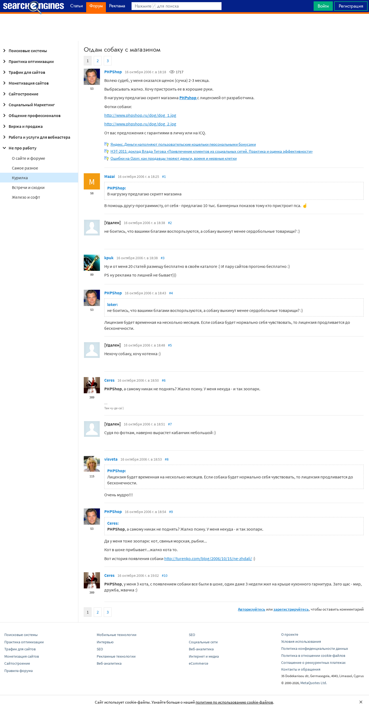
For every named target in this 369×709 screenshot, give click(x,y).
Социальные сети (203, 642)
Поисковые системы (28, 50)
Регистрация (351, 6)
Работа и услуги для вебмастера (39, 137)
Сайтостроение (23, 93)
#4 (171, 293)
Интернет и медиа (204, 656)
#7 (170, 424)
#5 (170, 345)
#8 (167, 459)
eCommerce (198, 663)
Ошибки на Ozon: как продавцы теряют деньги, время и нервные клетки (173, 158)
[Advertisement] (184, 27)
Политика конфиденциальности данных (314, 648)
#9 (171, 511)
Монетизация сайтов (29, 83)
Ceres (109, 380)
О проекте (289, 634)
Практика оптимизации (31, 61)
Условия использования (301, 641)
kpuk (108, 257)
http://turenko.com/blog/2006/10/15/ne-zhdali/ (208, 558)
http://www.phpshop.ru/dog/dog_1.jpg (140, 115)
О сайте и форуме (28, 158)
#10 (164, 575)
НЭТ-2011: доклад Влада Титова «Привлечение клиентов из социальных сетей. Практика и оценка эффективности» (211, 151)
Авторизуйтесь (251, 609)
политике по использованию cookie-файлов (234, 702)
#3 (163, 257)
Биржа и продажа (26, 126)
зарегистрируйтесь (291, 609)
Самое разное (25, 168)
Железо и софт (26, 197)
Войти (323, 6)
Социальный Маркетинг (32, 104)
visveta (111, 459)
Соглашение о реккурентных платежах (313, 662)
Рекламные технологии (116, 656)
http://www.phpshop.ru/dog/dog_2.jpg (140, 124)
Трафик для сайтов (27, 72)
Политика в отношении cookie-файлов (313, 655)
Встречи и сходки (28, 187)
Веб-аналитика (109, 663)
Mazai (109, 176)
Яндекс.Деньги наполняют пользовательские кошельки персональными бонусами (183, 144)
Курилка (20, 177)
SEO (100, 649)
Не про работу (22, 148)
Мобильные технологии (116, 634)
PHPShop (113, 71)
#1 (164, 176)
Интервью (105, 642)
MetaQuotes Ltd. (313, 682)
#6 (164, 380)
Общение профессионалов (35, 115)
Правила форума (18, 670)
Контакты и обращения (300, 669)
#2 (170, 222)
